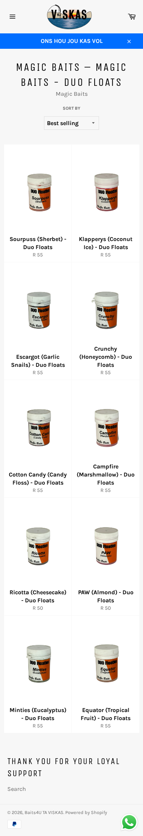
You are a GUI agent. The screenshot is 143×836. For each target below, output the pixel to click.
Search (16, 788)
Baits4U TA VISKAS (44, 812)
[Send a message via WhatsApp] (129, 822)
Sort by (71, 108)
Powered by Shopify (86, 812)
